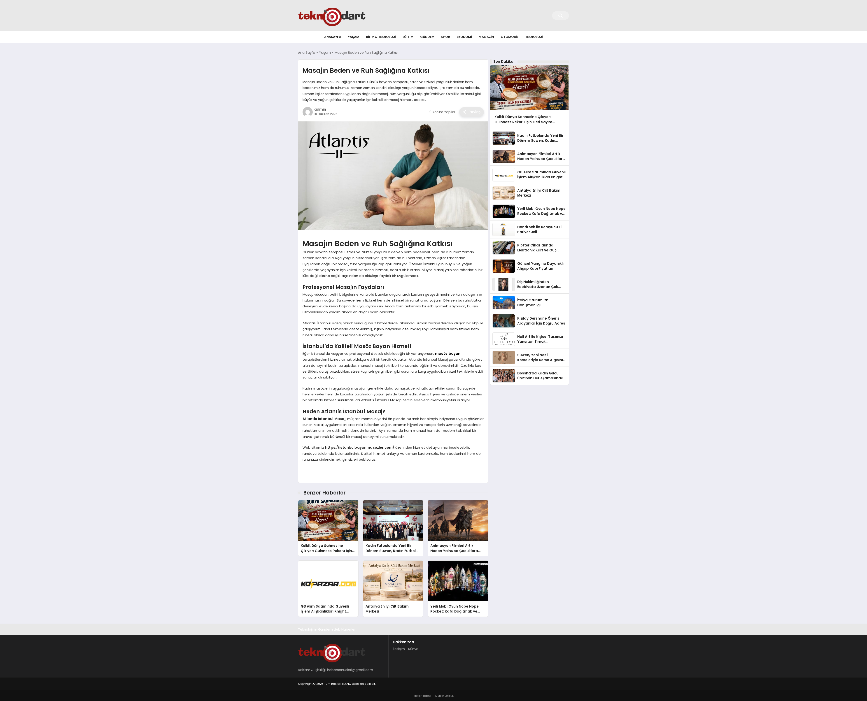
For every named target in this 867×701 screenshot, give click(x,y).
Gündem (427, 37)
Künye (413, 648)
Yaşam (353, 37)
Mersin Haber (422, 696)
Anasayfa (332, 37)
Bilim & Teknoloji (381, 37)
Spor (445, 37)
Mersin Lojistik (444, 696)
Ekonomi (464, 37)
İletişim (399, 648)
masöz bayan (447, 353)
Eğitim (408, 37)
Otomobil (509, 37)
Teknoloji (534, 37)
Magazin (486, 37)
